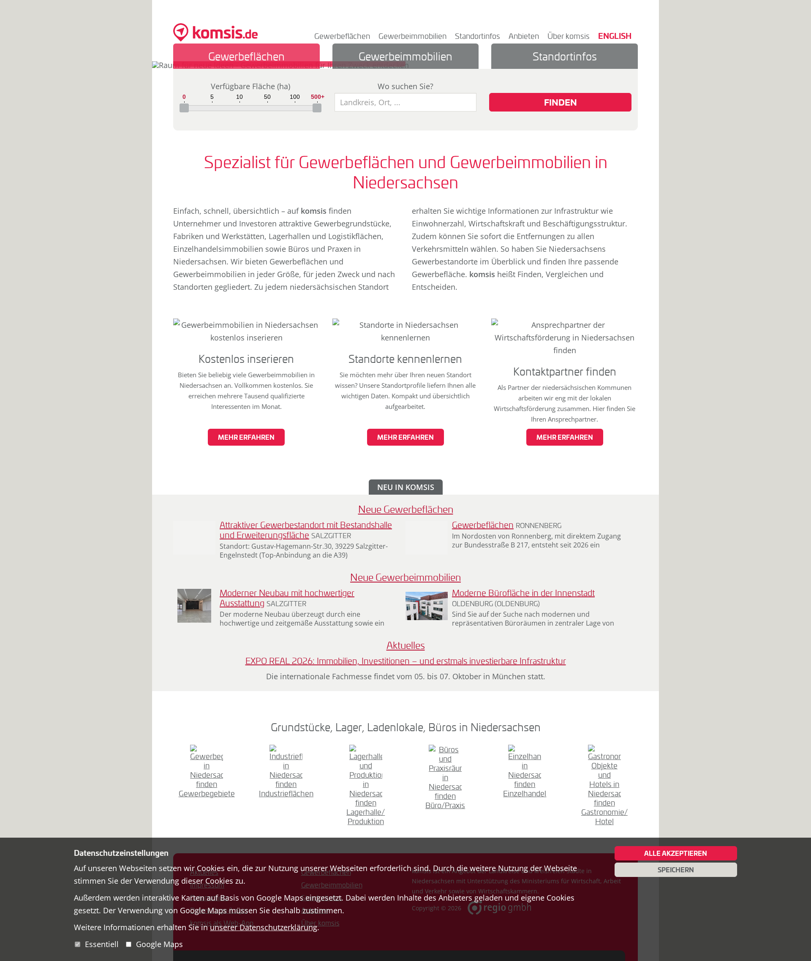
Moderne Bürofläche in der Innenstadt (523, 593)
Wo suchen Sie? (405, 86)
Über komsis (568, 36)
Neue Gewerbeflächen (405, 509)
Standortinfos (477, 36)
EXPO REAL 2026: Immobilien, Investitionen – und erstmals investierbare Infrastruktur (405, 661)
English (614, 36)
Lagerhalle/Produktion (365, 816)
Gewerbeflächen (342, 36)
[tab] (246, 56)
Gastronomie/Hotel (604, 816)
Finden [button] (560, 102)
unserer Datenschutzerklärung (263, 927)
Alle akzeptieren (675, 853)
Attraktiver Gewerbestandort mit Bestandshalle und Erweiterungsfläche (306, 530)
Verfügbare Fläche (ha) (250, 86)
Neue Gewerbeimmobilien (405, 577)
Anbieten (524, 36)
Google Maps (159, 944)
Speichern (676, 870)
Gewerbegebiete (207, 793)
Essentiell (102, 944)
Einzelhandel (524, 793)
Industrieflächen (286, 793)
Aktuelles (405, 645)
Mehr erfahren (246, 437)
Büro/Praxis (445, 805)
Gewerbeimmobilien (412, 36)
